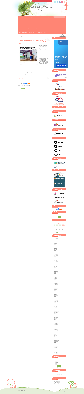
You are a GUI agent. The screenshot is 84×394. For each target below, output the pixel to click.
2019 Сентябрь (56, 253)
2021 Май (55, 277)
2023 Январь (56, 301)
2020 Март (55, 260)
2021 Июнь (55, 278)
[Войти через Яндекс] (27, 83)
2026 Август (56, 353)
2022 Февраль (56, 288)
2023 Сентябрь (56, 311)
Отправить (22, 88)
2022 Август (56, 295)
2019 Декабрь (56, 256)
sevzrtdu (23, 74)
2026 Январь (56, 345)
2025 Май (55, 335)
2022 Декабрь (56, 300)
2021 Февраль (56, 273)
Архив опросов (60, 367)
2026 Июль (56, 352)
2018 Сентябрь (56, 238)
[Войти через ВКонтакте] (26, 83)
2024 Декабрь (56, 329)
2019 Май (55, 248)
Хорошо (56, 361)
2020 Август (56, 266)
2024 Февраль (56, 317)
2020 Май (55, 262)
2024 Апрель (56, 319)
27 (54, 232)
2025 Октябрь (56, 341)
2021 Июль (56, 279)
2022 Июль (56, 294)
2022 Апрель (56, 290)
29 (57, 232)
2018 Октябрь (56, 239)
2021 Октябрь (56, 283)
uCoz (18, 391)
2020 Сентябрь (56, 267)
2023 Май (55, 306)
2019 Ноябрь (56, 255)
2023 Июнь (55, 307)
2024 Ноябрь (56, 328)
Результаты (55, 367)
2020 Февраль (56, 259)
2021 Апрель (56, 276)
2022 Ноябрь (56, 299)
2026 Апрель (56, 348)
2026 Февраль (56, 346)
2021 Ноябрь (56, 284)
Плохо (56, 363)
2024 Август (56, 324)
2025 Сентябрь (56, 340)
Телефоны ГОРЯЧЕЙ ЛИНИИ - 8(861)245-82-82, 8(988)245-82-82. (59, 104)
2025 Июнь (55, 336)
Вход (65, 391)
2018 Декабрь (56, 242)
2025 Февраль (56, 331)
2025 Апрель (56, 334)
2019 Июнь (55, 249)
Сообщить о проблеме (61, 65)
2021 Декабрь (56, 285)
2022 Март (55, 289)
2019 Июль (56, 250)
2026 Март (55, 347)
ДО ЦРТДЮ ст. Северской (42, 8)
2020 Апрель (56, 261)
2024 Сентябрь (56, 325)
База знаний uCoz (57, 383)
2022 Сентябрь (56, 296)
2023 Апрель (56, 305)
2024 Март (55, 318)
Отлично (56, 360)
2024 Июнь (55, 322)
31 (60, 232)
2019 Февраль (56, 244)
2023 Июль (56, 308)
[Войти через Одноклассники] (29, 83)
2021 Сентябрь (56, 282)
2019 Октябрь (56, 254)
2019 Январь (56, 243)
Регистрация (62, 391)
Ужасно (56, 364)
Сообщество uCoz (57, 382)
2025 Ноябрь (56, 342)
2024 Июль (56, 323)
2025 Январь (56, 330)
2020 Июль (56, 265)
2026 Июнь (55, 351)
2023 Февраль (56, 302)
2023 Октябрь (56, 312)
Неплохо (56, 362)
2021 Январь (56, 272)
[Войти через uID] (24, 83)
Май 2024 (59, 223)
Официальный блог (57, 381)
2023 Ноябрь (56, 313)
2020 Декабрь (56, 271)
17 (60, 229)
